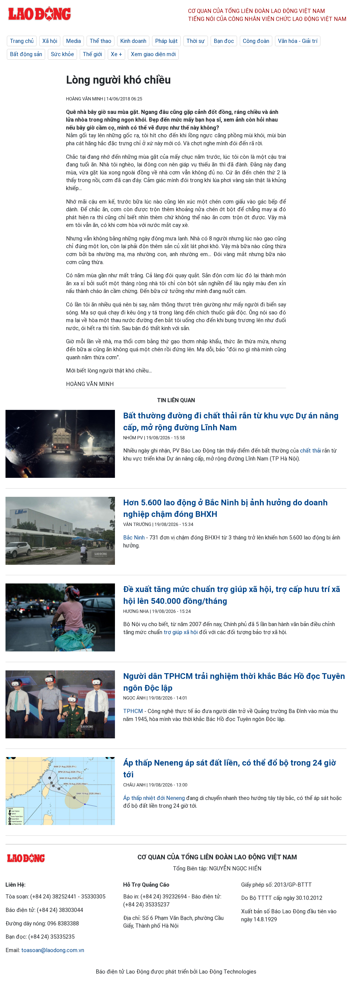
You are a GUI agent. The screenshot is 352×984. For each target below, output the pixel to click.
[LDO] (60, 445)
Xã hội (49, 41)
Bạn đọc (224, 41)
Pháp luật (166, 41)
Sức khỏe (62, 54)
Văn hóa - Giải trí (297, 41)
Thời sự (195, 41)
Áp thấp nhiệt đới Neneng (154, 798)
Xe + (116, 54)
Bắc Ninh (134, 537)
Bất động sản (26, 54)
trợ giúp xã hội (181, 632)
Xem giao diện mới (153, 54)
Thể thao (100, 41)
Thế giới (92, 54)
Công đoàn (256, 41)
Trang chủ (22, 41)
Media (73, 41)
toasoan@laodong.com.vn (52, 950)
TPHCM (133, 711)
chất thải (310, 450)
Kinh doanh (133, 41)
